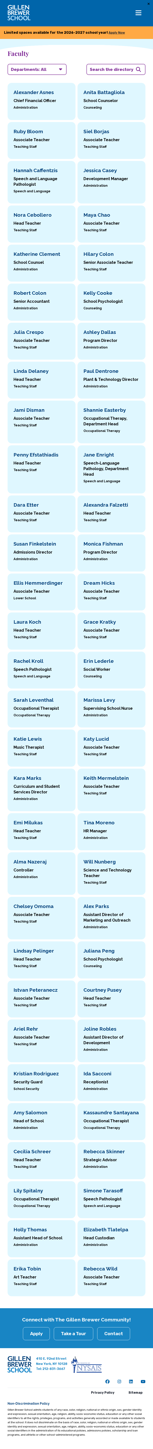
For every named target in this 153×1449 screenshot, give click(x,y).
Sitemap (135, 1392)
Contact (113, 1333)
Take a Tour (73, 1333)
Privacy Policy (103, 1392)
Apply (36, 1333)
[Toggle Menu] (138, 12)
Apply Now (117, 33)
